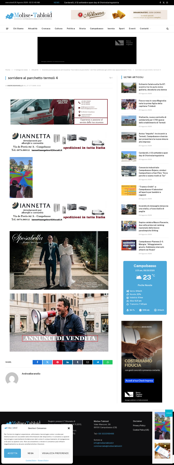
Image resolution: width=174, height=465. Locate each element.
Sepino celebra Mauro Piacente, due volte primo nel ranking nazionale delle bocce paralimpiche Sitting (154, 226)
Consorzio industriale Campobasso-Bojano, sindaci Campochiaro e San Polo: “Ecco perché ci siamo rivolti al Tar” (153, 171)
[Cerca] (167, 29)
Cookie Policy (31, 460)
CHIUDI (169, 413)
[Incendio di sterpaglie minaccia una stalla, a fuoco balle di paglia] (128, 209)
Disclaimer (137, 421)
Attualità (32, 28)
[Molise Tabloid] (32, 15)
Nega (31, 453)
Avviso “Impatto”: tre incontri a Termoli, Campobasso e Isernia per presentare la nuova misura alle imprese (153, 138)
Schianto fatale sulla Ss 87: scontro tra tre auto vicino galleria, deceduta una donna (153, 87)
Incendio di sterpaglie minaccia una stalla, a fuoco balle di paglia (153, 208)
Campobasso (96, 28)
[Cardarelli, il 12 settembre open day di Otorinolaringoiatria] (128, 156)
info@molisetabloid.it (104, 443)
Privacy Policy (43, 460)
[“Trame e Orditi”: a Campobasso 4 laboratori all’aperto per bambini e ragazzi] (128, 190)
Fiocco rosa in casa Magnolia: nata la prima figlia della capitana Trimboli (153, 103)
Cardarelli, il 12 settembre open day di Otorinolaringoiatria (91, 2)
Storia (82, 28)
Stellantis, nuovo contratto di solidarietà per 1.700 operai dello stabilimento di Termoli (152, 120)
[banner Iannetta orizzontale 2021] (58, 151)
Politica (71, 28)
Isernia (111, 28)
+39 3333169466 (105, 433)
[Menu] (7, 28)
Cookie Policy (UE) (141, 430)
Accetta (12, 453)
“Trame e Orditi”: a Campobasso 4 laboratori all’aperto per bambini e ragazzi (151, 191)
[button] (68, 428)
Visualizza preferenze (55, 453)
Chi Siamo (18, 28)
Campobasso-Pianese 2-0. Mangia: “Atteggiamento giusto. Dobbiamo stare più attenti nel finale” (151, 246)
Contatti (144, 28)
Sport (122, 28)
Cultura (59, 28)
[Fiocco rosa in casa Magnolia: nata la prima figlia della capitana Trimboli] (128, 104)
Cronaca (46, 28)
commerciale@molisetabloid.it (108, 446)
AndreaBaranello (15, 85)
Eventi (132, 28)
